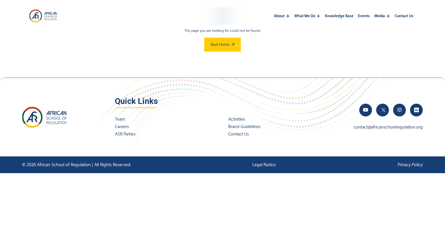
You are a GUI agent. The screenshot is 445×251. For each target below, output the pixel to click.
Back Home (220, 44)
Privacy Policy (410, 164)
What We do (304, 16)
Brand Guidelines (244, 126)
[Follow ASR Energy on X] (382, 110)
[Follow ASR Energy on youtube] (365, 110)
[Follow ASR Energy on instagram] (399, 110)
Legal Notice (264, 164)
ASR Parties (125, 134)
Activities (236, 119)
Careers (122, 126)
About (279, 16)
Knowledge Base (339, 16)
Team (120, 119)
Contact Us (404, 16)
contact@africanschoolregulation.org (388, 127)
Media (379, 16)
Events (364, 16)
